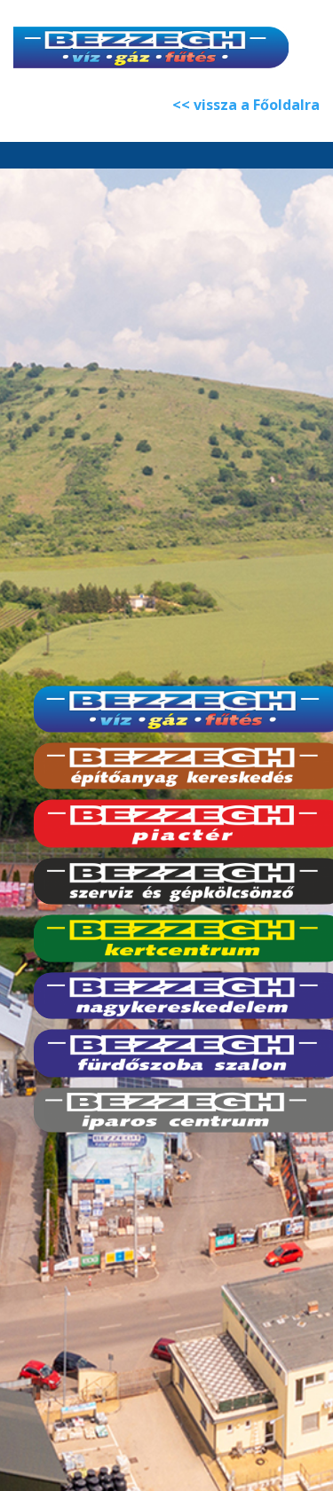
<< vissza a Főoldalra (246, 104)
